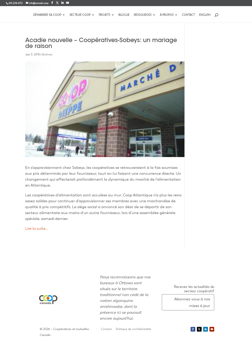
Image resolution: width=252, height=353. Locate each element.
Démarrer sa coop (47, 15)
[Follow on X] (199, 329)
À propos (167, 15)
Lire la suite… (36, 228)
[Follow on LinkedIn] (205, 329)
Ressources (143, 15)
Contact (188, 15)
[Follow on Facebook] (193, 329)
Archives (47, 54)
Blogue (124, 15)
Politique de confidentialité (133, 329)
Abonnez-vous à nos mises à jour (192, 302)
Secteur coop (80, 15)
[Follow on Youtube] (211, 329)
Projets (104, 15)
